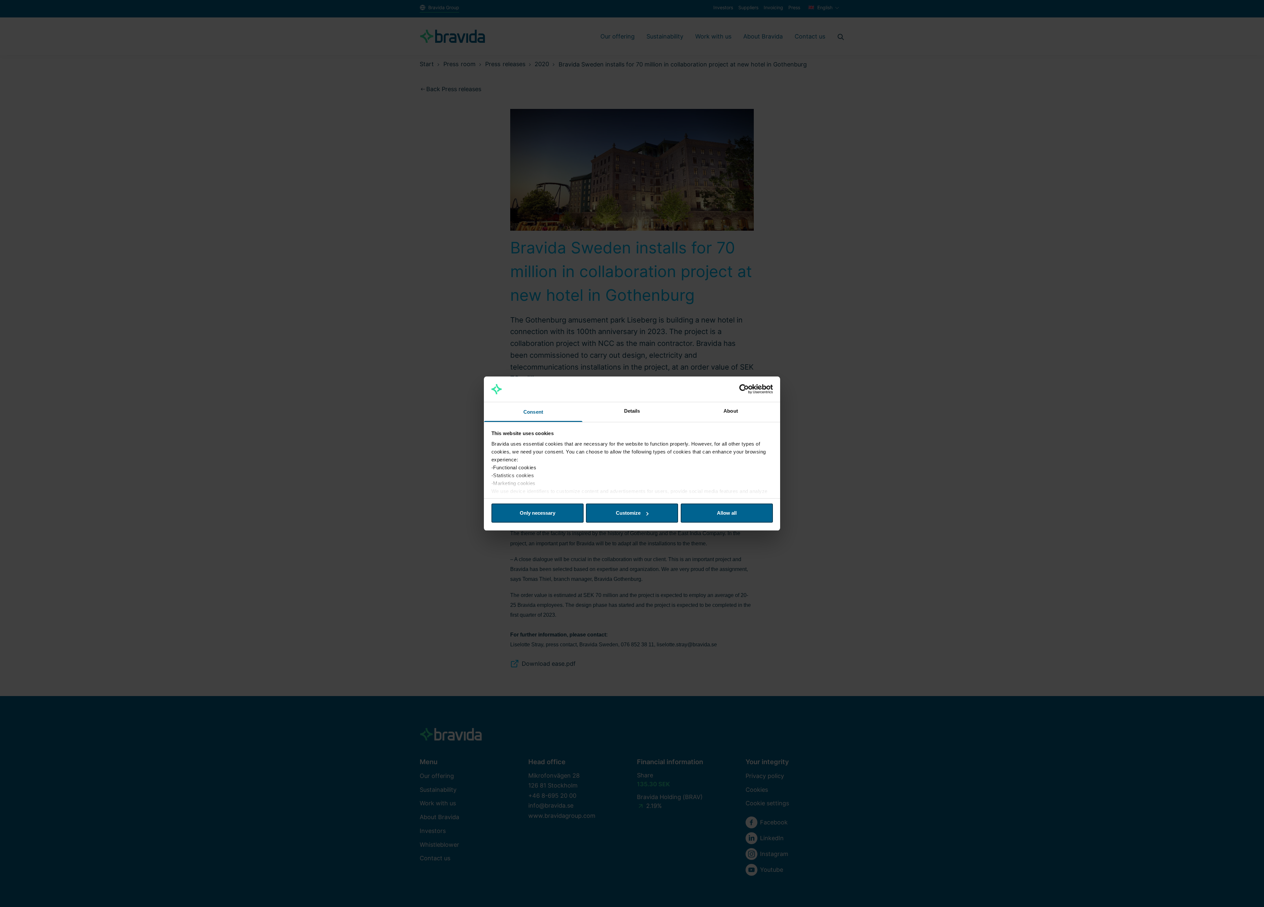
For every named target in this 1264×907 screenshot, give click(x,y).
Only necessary (537, 513)
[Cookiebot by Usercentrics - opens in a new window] (744, 389)
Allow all (727, 513)
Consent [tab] (533, 412)
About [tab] (731, 411)
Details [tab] (632, 411)
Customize (628, 513)
